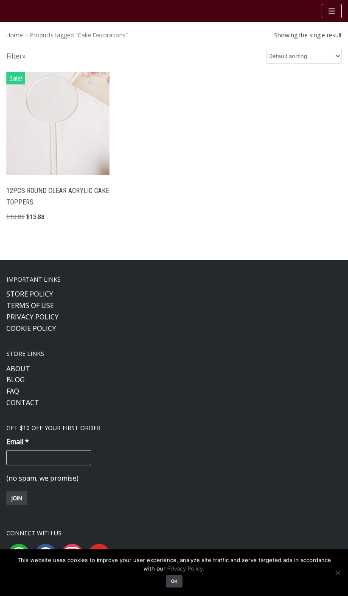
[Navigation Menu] (332, 11)
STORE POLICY (29, 294)
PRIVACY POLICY (32, 317)
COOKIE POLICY (31, 328)
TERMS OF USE (30, 305)
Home (14, 35)
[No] (337, 572)
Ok (174, 581)
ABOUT (18, 368)
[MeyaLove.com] (31, 11)
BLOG (15, 379)
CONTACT (22, 402)
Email (17, 441)
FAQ (12, 391)
